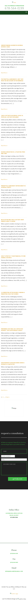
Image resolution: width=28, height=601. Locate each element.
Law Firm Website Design (9, 599)
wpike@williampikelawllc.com (14, 571)
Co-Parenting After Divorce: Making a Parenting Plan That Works (13, 293)
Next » (8, 397)
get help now (17, 479)
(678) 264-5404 (14, 562)
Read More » (4, 73)
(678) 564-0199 (14, 553)
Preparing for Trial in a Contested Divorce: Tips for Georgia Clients (12, 329)
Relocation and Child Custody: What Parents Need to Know (12, 220)
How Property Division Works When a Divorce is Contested (12, 363)
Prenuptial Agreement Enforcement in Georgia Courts (13, 186)
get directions (14, 517)
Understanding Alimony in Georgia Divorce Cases (12, 46)
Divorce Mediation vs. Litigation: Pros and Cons (13, 152)
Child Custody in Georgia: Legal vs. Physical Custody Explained (12, 116)
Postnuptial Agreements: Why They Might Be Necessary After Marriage (12, 80)
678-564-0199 (14, 8)
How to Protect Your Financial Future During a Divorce (13, 256)
